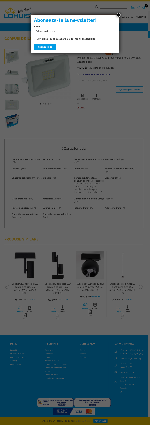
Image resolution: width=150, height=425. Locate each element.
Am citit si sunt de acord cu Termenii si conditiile (66, 39)
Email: (37, 26)
